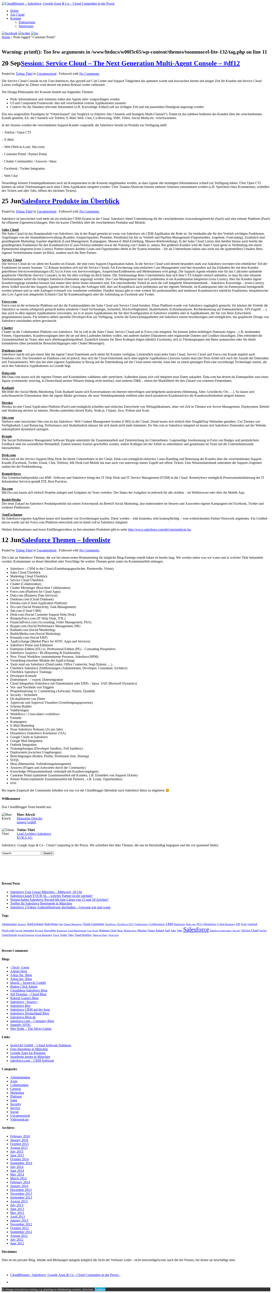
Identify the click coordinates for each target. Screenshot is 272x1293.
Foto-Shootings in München (29, 1049)
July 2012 (16, 1239)
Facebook (252, 924)
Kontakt (15, 18)
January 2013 (19, 1220)
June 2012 (17, 1243)
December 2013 (21, 1190)
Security (236, 930)
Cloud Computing (93, 924)
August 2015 (19, 1147)
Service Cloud (249, 930)
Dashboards (179, 924)
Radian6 (160, 930)
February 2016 (20, 1136)
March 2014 (18, 1178)
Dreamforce (210, 924)
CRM (169, 924)
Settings (100, 1289)
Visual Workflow (83, 935)
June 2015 (17, 1155)
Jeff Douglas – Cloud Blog (28, 994)
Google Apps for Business (27, 1053)
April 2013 (17, 1216)
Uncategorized (46, 73)
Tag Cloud (17, 14)
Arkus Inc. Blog (21, 975)
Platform (16, 1096)
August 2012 (19, 1236)
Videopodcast (19, 1119)
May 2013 (17, 1213)
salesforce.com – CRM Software (32, 1060)
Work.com (113, 935)
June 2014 (17, 1170)
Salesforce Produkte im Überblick (70, 201)
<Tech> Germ (19, 967)
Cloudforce (110, 924)
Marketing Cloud (107, 930)
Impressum (26, 26)
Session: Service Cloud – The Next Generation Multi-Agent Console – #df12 (130, 63)
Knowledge (50, 930)
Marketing (17, 1092)
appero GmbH (26, 822)
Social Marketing (43, 935)
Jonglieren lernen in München (30, 1057)
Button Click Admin (23, 986)
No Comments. (89, 73)
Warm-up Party (100, 935)
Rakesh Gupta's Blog (24, 998)
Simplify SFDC (20, 1025)
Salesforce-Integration (221, 930)
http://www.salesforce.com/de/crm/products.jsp (159, 529)
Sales (173, 930)
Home (14, 11)
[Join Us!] (9, 33)
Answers (22, 924)
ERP (238, 924)
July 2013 (16, 1205)
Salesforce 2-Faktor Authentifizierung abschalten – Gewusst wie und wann (60, 907)
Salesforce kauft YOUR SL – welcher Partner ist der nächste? (51, 896)
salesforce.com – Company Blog (32, 1021)
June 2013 (17, 1209)
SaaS (167, 930)
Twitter (63, 935)
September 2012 (21, 1232)
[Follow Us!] (24, 33)
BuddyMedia (51, 924)
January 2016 (19, 1140)
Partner (151, 930)
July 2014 (16, 1167)
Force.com (8, 930)
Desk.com (191, 924)
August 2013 (19, 1201)
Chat (60, 924)
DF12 (200, 924)
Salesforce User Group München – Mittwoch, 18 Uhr (46, 892)
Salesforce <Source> (24, 1002)
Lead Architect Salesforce (34, 833)
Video (71, 935)
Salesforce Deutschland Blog (29, 1013)
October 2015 (19, 1144)
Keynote (39, 930)
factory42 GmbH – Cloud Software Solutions (40, 1045)
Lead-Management (77, 930)
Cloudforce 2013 (125, 924)
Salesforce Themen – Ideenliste (65, 540)
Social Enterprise (26, 935)
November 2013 (21, 1193)
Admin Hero (18, 971)
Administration (9, 924)
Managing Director (29, 818)
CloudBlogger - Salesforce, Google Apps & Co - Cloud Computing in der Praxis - (65, 1275)
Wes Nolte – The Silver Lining (30, 1028)
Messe (120, 930)
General (15, 1089)
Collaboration (141, 924)
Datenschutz (27, 22)
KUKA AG (25, 837)
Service (15, 1108)
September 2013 (21, 1197)
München (142, 930)
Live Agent (92, 930)
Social (14, 1112)
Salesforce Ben (20, 1005)
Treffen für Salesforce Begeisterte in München (41, 903)
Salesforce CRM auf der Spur (30, 1009)
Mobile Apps (130, 930)
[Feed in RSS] (34, 33)
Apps (13, 1081)
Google (19, 930)
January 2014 (19, 1186)
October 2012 (19, 1228)
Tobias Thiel (24, 73)
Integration (28, 930)
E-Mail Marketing (226, 924)
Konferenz (62, 930)
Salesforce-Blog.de (23, 1017)
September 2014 (21, 1163)
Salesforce (196, 929)
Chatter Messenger (73, 924)
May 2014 (17, 1174)
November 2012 (21, 1224)
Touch (56, 935)
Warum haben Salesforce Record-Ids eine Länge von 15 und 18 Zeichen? (59, 899)
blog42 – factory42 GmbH (28, 983)
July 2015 (16, 1151)
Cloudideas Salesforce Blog (28, 990)
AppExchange (35, 924)
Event (244, 924)
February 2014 (20, 1182)
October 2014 (19, 1159)
